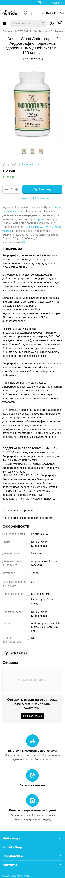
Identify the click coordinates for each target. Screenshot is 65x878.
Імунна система (34, 226)
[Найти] (43, 23)
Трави (40, 219)
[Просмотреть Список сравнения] (33, 13)
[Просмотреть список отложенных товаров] (26, 13)
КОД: (26, 59)
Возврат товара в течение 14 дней (32, 810)
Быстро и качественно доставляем (32, 750)
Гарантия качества (32, 785)
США (25, 242)
